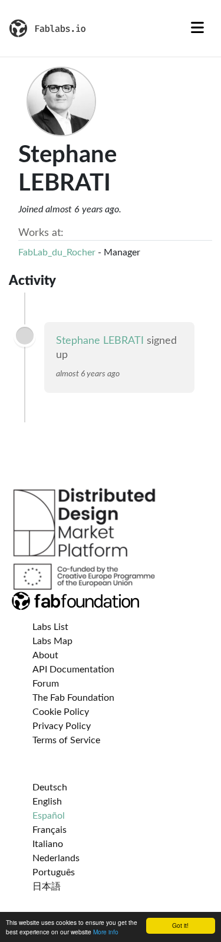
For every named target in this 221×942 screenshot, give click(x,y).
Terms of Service (66, 740)
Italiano (47, 844)
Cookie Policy (60, 712)
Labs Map (52, 641)
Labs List (50, 627)
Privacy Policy (61, 726)
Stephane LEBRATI (100, 341)
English (47, 801)
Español (48, 815)
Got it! (180, 925)
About (45, 655)
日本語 (46, 886)
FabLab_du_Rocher (56, 252)
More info (105, 931)
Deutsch (49, 787)
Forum (45, 683)
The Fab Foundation (73, 698)
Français (49, 830)
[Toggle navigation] (197, 28)
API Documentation (73, 669)
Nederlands (56, 858)
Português (53, 872)
